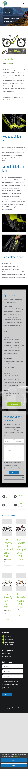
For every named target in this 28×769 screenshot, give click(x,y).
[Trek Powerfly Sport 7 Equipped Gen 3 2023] (21, 527)
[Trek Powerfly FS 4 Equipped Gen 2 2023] (7, 527)
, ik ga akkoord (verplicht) (12, 468)
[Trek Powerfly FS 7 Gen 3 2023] (7, 582)
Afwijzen (14, 765)
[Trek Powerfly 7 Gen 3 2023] (21, 582)
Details (8, 568)
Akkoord (6, 688)
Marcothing (12, 709)
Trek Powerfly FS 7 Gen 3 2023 (8, 601)
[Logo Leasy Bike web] (4, 2)
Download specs (14, 404)
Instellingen (16, 756)
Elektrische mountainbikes (16, 100)
